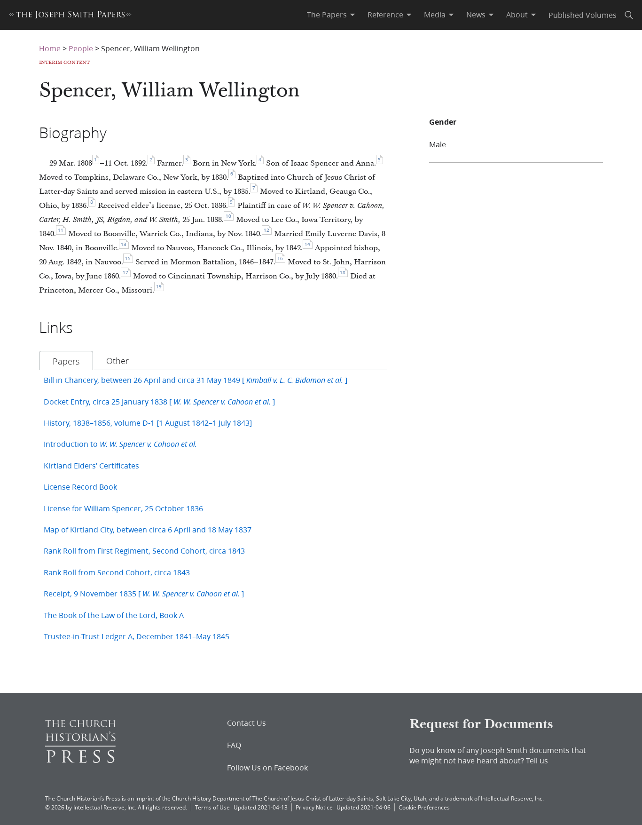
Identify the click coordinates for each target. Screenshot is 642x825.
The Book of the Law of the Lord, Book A (114, 615)
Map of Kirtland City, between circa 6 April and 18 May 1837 (147, 529)
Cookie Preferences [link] (424, 807)
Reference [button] (385, 14)
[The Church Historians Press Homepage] (80, 759)
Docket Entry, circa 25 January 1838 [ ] (159, 401)
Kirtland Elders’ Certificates (91, 465)
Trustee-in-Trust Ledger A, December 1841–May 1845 (136, 636)
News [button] (475, 14)
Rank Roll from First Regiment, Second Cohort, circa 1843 (144, 550)
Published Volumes (582, 14)
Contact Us (246, 723)
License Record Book (80, 486)
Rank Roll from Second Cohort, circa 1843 (117, 572)
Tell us (537, 760)
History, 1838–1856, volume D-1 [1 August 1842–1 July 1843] (148, 422)
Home (50, 48)
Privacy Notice (314, 807)
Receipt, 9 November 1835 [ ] (144, 593)
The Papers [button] (327, 14)
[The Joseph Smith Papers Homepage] (70, 16)
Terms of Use (212, 807)
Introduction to (120, 443)
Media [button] (435, 14)
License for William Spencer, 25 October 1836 (123, 508)
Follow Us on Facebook (267, 767)
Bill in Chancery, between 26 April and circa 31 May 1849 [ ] (195, 379)
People (81, 48)
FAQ (234, 745)
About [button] (517, 14)
